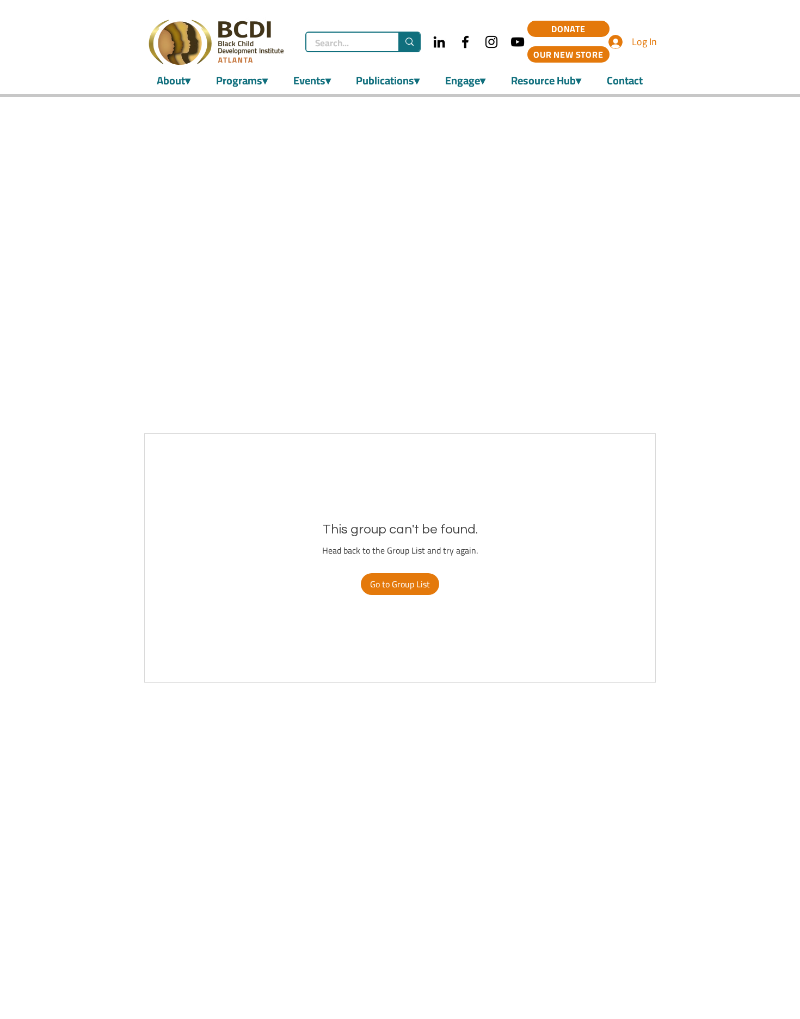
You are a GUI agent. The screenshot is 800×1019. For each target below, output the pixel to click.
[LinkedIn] (439, 42)
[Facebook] (465, 42)
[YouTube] (517, 42)
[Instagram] (491, 42)
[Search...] (409, 42)
